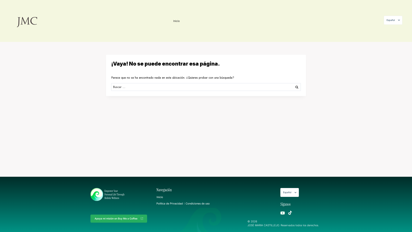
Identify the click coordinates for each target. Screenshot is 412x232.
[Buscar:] (206, 87)
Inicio (176, 21)
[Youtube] (282, 213)
